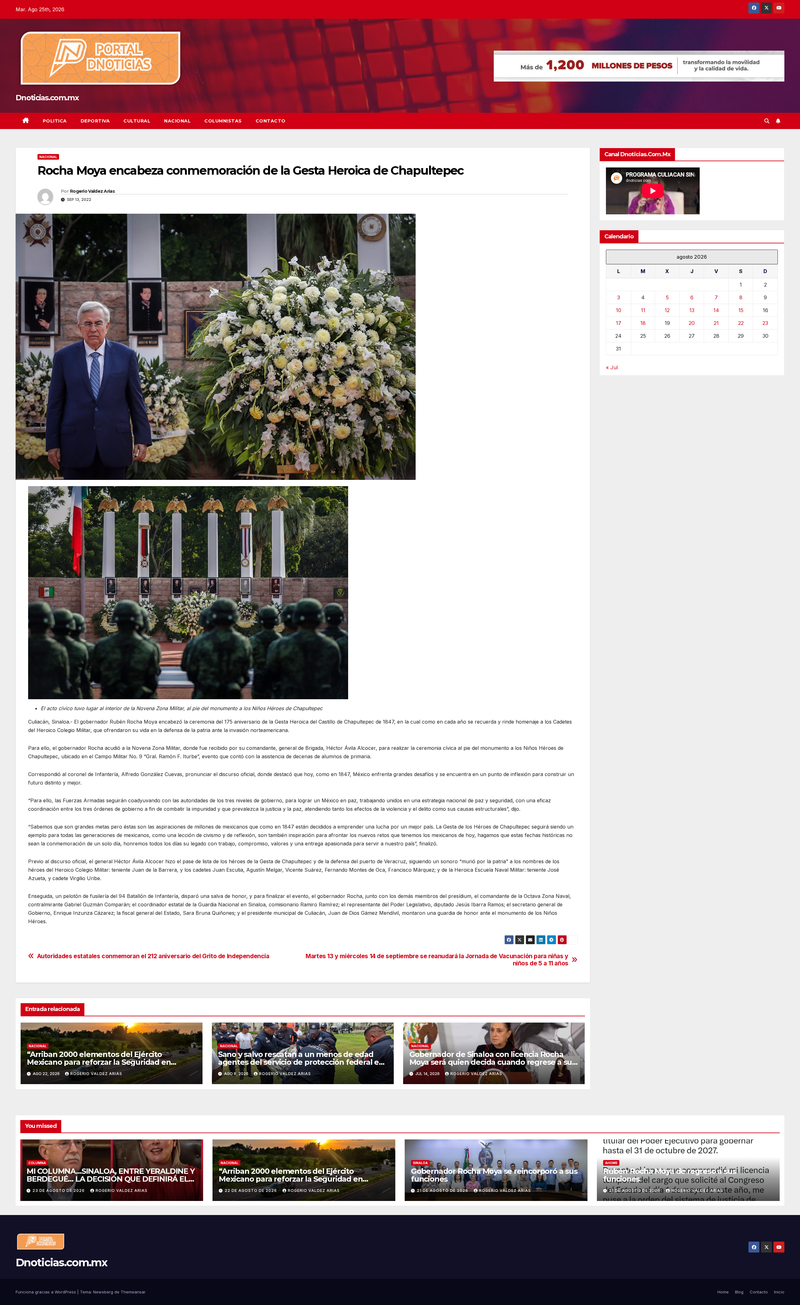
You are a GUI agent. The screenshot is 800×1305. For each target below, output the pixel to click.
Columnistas (223, 121)
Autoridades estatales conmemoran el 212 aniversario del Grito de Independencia (153, 956)
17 (618, 323)
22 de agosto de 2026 (251, 1190)
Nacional (177, 121)
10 (618, 310)
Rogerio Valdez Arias (92, 191)
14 (716, 310)
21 (716, 323)
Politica (55, 121)
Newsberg (103, 1291)
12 (667, 310)
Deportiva (95, 121)
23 (765, 323)
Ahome (611, 1163)
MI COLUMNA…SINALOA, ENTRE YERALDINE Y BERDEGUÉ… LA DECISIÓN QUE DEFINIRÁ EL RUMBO (111, 1179)
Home (723, 1291)
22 (741, 323)
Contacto (271, 121)
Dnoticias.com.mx (47, 97)
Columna (37, 1163)
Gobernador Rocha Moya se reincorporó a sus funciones (494, 1175)
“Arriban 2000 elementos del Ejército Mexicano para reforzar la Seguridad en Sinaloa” (99, 1062)
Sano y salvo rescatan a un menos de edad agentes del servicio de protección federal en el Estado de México (301, 1062)
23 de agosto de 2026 (59, 1190)
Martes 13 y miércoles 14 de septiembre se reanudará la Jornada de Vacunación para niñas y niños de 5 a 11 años (437, 960)
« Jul (612, 368)
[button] (766, 121)
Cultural (136, 121)
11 (643, 310)
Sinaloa (420, 1163)
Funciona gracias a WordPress (46, 1291)
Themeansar (133, 1291)
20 (692, 323)
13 (691, 310)
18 (643, 323)
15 (740, 310)
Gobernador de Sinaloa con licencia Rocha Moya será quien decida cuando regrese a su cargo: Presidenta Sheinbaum (490, 1062)
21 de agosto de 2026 (443, 1190)
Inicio (779, 1291)
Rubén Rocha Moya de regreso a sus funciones (669, 1175)
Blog (739, 1291)
